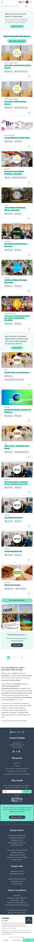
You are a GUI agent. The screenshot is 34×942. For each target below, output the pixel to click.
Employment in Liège (17, 871)
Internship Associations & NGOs (17, 857)
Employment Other (17, 840)
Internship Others (17, 860)
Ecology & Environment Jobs (17, 835)
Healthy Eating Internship (17, 855)
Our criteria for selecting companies (17, 768)
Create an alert (17, 348)
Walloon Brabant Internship (17, 879)
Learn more (17, 645)
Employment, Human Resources (17, 898)
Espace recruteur (17, 817)
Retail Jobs (17, 895)
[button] (17, 20)
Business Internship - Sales (17, 912)
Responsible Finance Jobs (17, 838)
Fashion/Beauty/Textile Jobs (17, 842)
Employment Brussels (17, 874)
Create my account (17, 26)
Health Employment (17, 845)
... (18, 658)
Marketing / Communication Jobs (17, 902)
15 (22, 658)
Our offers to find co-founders (17, 771)
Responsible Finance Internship (17, 850)
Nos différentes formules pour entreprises (17, 774)
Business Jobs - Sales (17, 900)
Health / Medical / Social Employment (17, 905)
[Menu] (31, 2)
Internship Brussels (17, 881)
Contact (17, 766)
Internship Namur (17, 884)
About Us (17, 763)
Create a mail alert (18, 41)
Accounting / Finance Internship (17, 910)
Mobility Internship (17, 852)
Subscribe (26, 791)
